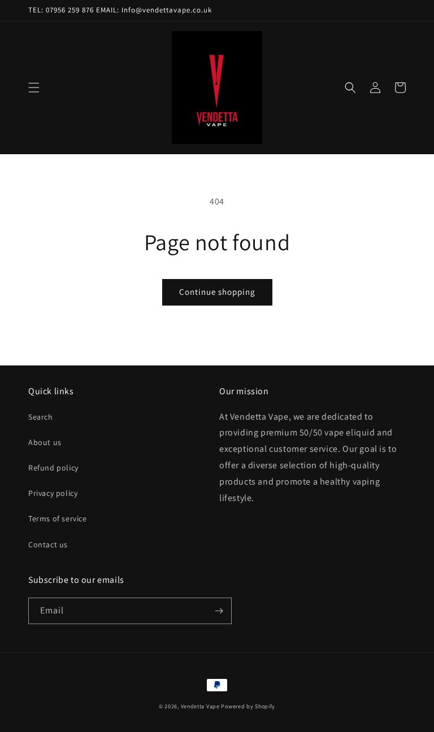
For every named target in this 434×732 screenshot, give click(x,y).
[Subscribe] (218, 611)
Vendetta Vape (200, 706)
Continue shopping (217, 291)
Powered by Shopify (248, 706)
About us (45, 442)
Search (40, 417)
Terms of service (57, 518)
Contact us (48, 544)
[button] (33, 87)
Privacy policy (52, 493)
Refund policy (53, 468)
